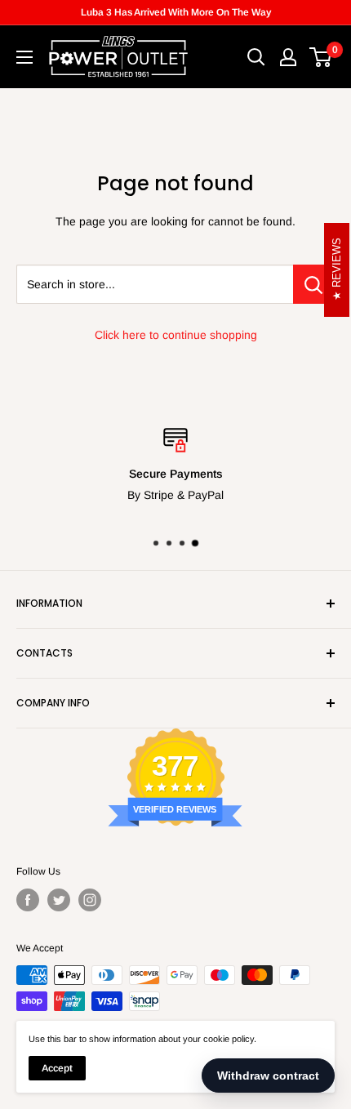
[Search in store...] (314, 284)
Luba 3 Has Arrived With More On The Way (176, 12)
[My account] (288, 57)
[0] (321, 57)
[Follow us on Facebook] (27, 900)
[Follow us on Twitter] (58, 900)
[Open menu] (24, 57)
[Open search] (256, 57)
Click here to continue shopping (176, 334)
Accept (57, 1068)
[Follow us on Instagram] (89, 900)
